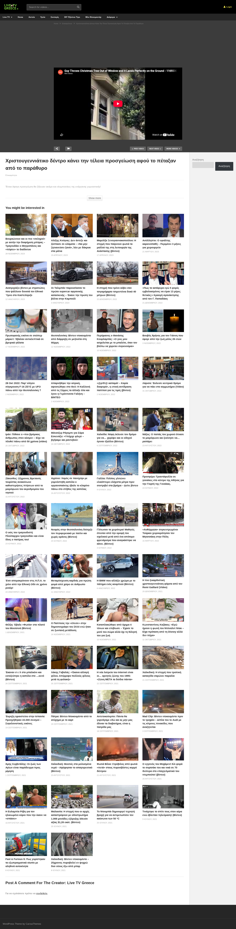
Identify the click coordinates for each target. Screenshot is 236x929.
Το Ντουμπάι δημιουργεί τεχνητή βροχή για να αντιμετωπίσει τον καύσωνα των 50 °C (116, 815)
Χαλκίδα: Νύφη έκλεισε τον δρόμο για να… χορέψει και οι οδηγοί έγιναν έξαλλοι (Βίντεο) (116, 438)
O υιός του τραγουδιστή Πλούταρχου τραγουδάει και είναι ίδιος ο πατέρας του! (24, 536)
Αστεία (32, 17)
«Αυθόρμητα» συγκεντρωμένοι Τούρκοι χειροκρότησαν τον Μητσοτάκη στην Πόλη (160, 533)
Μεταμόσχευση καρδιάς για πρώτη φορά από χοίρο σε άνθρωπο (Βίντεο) (71, 584)
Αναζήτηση (198, 159)
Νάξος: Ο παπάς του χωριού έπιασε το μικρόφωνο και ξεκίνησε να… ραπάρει (163, 438)
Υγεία (42, 17)
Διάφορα (111, 17)
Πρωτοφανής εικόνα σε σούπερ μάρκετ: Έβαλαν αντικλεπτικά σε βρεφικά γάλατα (24, 339)
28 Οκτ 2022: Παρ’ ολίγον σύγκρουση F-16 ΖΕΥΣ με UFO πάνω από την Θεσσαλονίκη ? (23, 387)
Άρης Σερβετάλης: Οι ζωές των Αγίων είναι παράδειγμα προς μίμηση (23, 767)
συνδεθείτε (41, 893)
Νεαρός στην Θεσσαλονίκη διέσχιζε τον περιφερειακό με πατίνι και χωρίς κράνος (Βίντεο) (71, 533)
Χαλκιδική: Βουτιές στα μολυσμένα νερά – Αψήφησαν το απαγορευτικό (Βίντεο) (71, 767)
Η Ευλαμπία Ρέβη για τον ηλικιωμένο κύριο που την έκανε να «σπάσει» (25, 815)
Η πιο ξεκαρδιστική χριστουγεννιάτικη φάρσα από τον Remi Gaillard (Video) (162, 584)
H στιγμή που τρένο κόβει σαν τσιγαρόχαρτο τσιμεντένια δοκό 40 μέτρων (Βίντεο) (116, 291)
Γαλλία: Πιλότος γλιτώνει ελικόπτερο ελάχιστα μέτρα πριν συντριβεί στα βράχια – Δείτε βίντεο (117, 482)
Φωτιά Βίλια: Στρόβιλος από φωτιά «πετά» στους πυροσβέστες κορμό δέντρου (117, 767)
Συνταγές (55, 17)
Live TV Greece (80, 883)
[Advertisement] (118, 47)
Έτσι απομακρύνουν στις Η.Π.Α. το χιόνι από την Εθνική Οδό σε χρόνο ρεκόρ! (26, 584)
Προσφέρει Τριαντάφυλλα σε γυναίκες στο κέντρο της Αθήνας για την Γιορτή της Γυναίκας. (163, 480)
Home (20, 17)
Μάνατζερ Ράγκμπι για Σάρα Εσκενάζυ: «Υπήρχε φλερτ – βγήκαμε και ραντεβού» (67, 436)
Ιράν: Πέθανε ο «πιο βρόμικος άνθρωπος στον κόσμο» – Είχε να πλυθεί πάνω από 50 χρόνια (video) (26, 438)
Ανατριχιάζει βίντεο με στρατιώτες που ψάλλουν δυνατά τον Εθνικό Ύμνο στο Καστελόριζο (25, 291)
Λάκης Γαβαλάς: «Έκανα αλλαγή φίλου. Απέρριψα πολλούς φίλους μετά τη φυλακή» (70, 676)
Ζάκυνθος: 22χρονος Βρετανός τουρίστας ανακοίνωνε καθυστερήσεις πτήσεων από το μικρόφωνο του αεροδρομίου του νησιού (24, 485)
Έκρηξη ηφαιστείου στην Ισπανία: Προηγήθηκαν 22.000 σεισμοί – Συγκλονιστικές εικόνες (25, 720)
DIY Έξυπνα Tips (72, 17)
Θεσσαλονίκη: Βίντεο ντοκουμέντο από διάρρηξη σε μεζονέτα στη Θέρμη (71, 339)
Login (229, 7)
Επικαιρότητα (11, 175)
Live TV (6, 17)
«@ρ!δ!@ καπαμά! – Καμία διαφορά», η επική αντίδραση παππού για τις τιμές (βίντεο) (114, 387)
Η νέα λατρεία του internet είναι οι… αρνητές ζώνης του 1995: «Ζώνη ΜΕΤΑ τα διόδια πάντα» (115, 676)
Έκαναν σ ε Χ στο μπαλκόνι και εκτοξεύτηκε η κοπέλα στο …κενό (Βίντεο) (24, 676)
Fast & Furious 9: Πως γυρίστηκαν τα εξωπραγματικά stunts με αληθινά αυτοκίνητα (25, 863)
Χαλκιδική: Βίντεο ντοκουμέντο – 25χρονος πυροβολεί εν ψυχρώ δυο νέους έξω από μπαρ (70, 863)
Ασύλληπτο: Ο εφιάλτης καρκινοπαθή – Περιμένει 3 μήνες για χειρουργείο (161, 244)
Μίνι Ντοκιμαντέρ (93, 17)
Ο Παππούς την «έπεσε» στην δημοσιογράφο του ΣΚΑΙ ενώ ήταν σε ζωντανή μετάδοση (71, 627)
